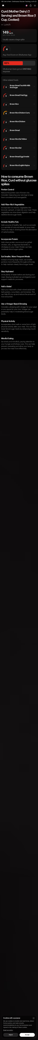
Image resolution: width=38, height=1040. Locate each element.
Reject (11, 1035)
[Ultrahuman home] (3, 5)
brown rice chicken (15, 122)
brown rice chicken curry (18, 113)
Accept (27, 1035)
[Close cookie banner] (33, 1018)
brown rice (12, 104)
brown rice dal (13, 148)
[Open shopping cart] (30, 5)
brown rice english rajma (18, 165)
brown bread (13, 130)
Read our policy (8, 1030)
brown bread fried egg (16, 95)
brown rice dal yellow (16, 139)
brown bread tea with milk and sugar (18, 86)
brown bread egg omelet (17, 157)
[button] (34, 5)
